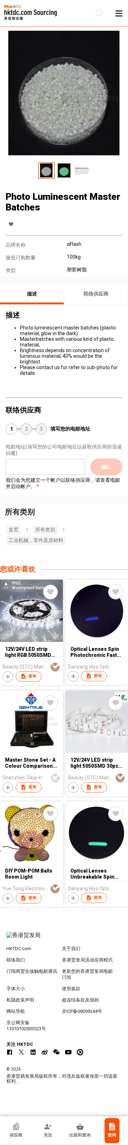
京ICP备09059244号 (82, 1011)
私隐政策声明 (20, 1000)
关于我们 (71, 948)
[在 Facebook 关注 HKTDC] (9, 1052)
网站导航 (15, 1011)
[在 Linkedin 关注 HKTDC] (33, 1052)
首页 (13, 529)
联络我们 (15, 960)
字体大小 (15, 988)
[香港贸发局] (64, 939)
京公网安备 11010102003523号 (26, 1025)
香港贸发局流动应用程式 (87, 960)
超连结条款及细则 (80, 1000)
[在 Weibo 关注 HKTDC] (45, 1052)
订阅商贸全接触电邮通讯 (31, 971)
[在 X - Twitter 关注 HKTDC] (21, 1052)
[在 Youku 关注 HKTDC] (80, 1052)
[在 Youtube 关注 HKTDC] (68, 1052)
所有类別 (45, 529)
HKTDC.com (18, 948)
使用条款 (71, 988)
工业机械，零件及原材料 (36, 540)
